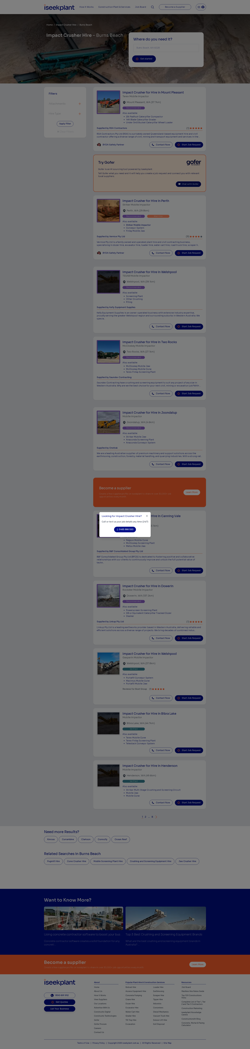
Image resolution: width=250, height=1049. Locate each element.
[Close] (146, 515)
